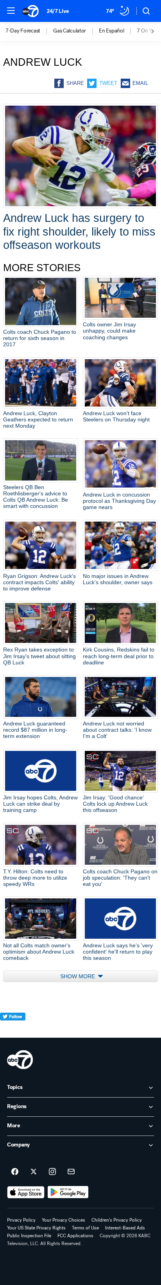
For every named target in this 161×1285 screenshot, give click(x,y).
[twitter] (12, 1031)
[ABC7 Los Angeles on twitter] (33, 1172)
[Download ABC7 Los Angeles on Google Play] (68, 1192)
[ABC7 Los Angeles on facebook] (15, 1172)
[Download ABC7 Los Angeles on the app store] (26, 1192)
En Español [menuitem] (111, 31)
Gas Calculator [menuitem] (69, 31)
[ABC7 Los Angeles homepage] (30, 11)
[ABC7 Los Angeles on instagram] (52, 1172)
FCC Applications (75, 1235)
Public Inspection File (29, 1235)
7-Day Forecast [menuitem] (22, 31)
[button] (11, 10)
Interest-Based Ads (125, 1228)
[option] (29, 31)
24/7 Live (58, 11)
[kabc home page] (20, 1059)
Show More (78, 976)
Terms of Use (85, 1228)
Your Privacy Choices (63, 1220)
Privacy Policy (21, 1220)
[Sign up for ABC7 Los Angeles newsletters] (71, 1172)
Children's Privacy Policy (116, 1220)
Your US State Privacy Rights (36, 1228)
